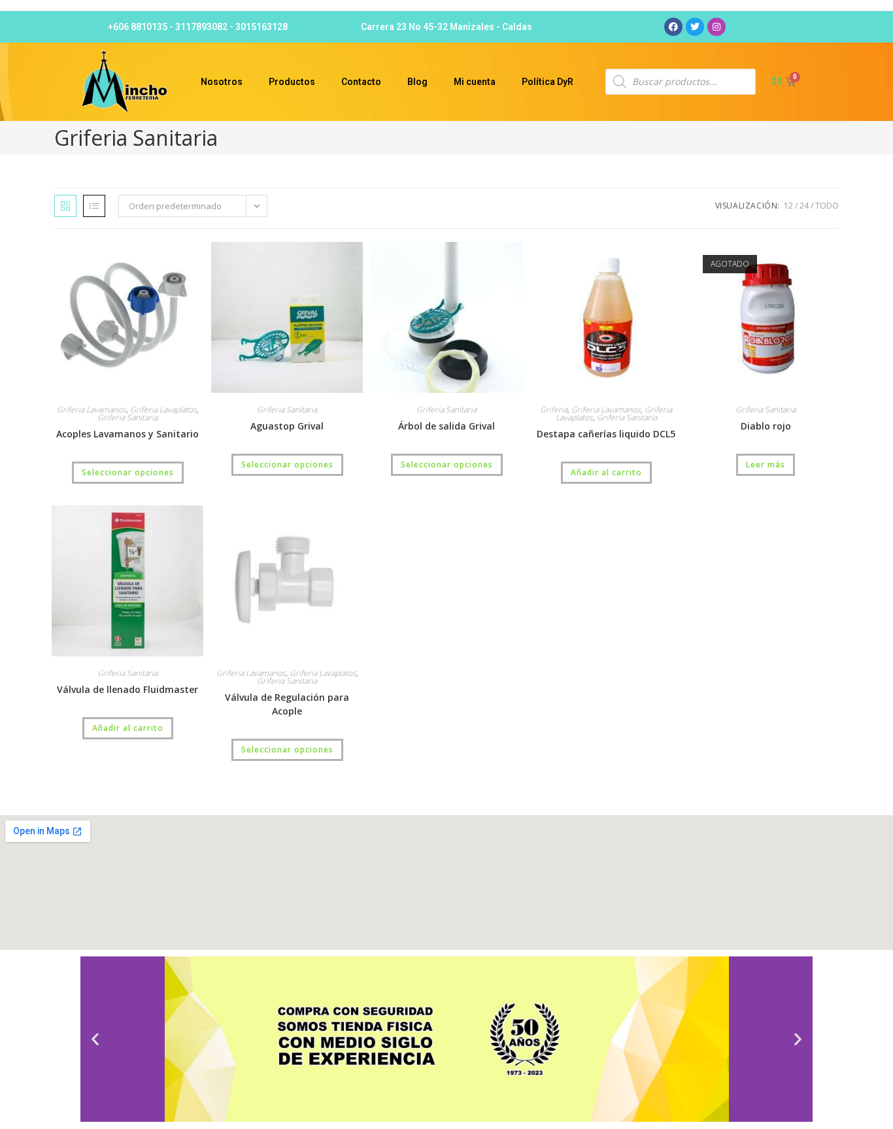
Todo (827, 205)
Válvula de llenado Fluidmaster (127, 689)
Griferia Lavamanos (91, 409)
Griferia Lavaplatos (163, 409)
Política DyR (547, 81)
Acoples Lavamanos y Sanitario (127, 434)
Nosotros (222, 81)
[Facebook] (673, 27)
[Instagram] (716, 27)
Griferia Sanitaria (127, 417)
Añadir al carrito (606, 472)
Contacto (361, 81)
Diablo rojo (766, 426)
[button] (95, 1039)
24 (804, 205)
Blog (417, 81)
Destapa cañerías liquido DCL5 (606, 434)
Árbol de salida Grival (446, 426)
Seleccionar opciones (128, 472)
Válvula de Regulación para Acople (287, 704)
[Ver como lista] (94, 206)
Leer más (765, 464)
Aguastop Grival (287, 426)
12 (788, 205)
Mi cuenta (475, 81)
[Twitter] (695, 27)
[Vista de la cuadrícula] (65, 206)
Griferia (553, 409)
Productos (292, 81)
